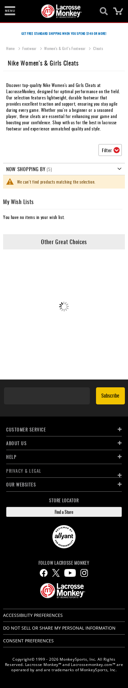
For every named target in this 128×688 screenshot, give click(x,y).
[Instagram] (84, 573)
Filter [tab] (107, 150)
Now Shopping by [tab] (26, 169)
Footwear (30, 48)
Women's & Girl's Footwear (65, 48)
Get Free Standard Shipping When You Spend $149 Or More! (64, 33)
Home (11, 48)
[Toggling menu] (10, 11)
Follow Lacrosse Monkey (64, 563)
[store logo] (60, 11)
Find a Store (64, 511)
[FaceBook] (44, 573)
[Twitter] (56, 573)
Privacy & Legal (24, 470)
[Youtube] (70, 573)
